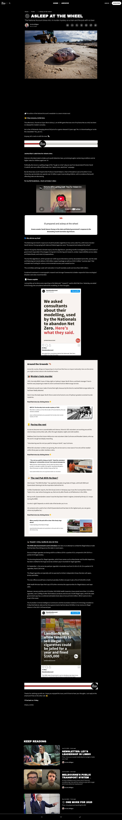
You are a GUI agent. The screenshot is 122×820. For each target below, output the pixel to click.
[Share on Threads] (81, 25)
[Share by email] (67, 25)
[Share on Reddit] (91, 25)
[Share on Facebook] (72, 25)
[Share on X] (77, 25)
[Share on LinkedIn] (86, 25)
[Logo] (3, 3)
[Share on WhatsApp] (95, 25)
